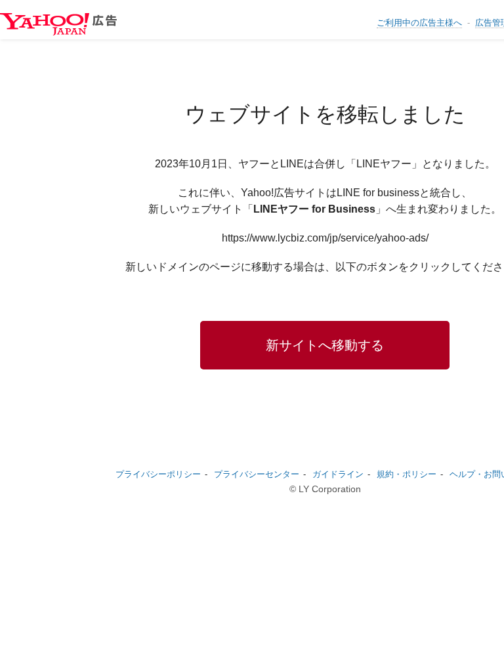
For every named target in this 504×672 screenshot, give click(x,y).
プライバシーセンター (256, 474)
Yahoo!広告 (65, 24)
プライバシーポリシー (158, 474)
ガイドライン (338, 474)
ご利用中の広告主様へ (419, 23)
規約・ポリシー (406, 474)
